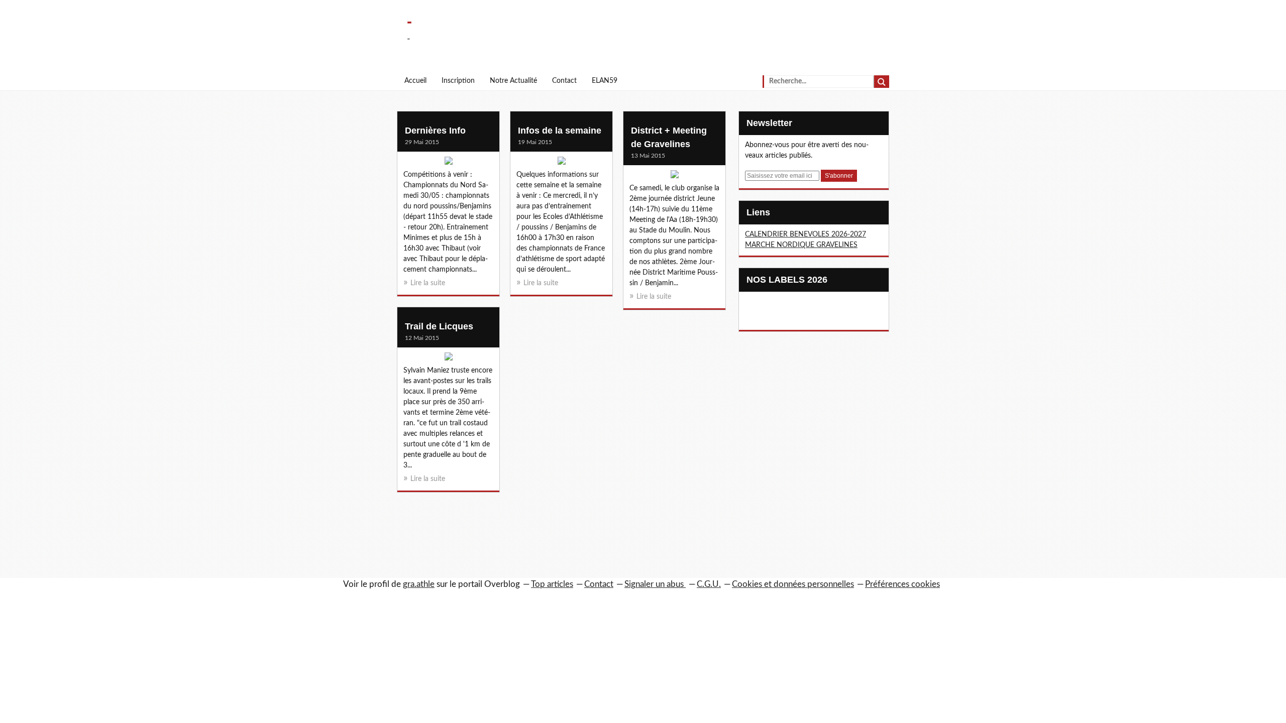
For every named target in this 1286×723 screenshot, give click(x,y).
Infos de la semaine (559, 131)
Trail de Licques (439, 326)
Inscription (458, 80)
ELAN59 (604, 80)
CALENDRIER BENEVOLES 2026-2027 (805, 234)
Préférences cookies (902, 584)
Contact (564, 80)
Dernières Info (435, 131)
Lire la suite (427, 283)
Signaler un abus (655, 584)
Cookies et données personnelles (793, 584)
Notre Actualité (513, 80)
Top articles (552, 584)
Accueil (415, 80)
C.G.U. (709, 584)
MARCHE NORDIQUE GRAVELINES (801, 245)
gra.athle (419, 584)
